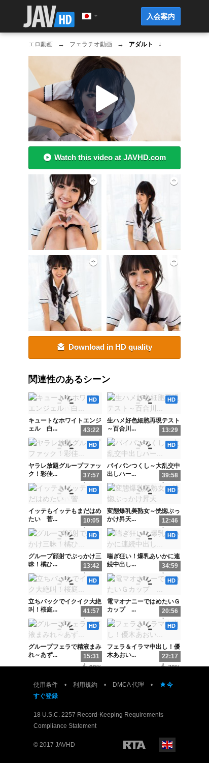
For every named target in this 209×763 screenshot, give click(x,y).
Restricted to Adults (134, 745)
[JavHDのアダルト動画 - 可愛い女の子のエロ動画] (49, 16)
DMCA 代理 (128, 684)
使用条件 (45, 684)
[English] (167, 745)
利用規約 (85, 684)
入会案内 (161, 16)
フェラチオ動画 (90, 44)
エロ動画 (40, 44)
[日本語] (86, 16)
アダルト (141, 44)
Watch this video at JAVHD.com (110, 157)
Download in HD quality (110, 347)
